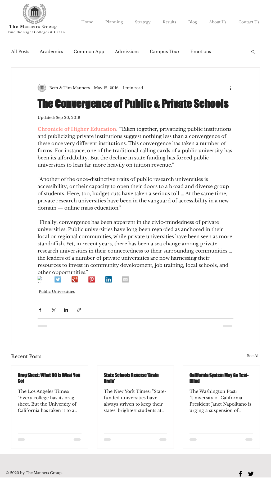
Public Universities (57, 291)
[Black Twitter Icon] (251, 473)
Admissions (127, 51)
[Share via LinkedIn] (66, 309)
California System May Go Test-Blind (219, 378)
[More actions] (230, 88)
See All (253, 355)
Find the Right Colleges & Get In (36, 32)
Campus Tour (165, 51)
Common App (89, 51)
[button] (253, 51)
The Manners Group (33, 26)
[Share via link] (79, 309)
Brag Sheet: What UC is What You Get (49, 378)
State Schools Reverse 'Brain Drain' (131, 378)
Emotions (200, 51)
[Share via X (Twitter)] (53, 309)
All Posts (20, 51)
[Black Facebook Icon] (240, 473)
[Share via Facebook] (40, 309)
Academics (51, 51)
